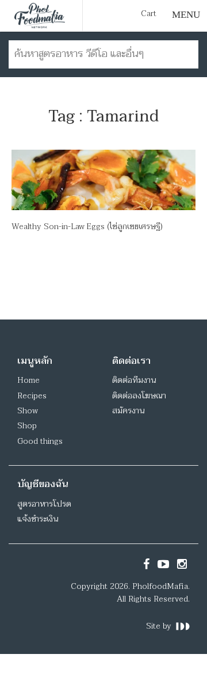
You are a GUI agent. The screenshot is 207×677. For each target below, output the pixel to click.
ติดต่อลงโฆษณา (139, 395)
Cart (148, 13)
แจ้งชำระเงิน (37, 519)
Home (28, 380)
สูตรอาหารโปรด (44, 504)
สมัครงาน (128, 410)
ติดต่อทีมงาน (134, 380)
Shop (27, 425)
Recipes (32, 395)
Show (27, 410)
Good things (40, 441)
